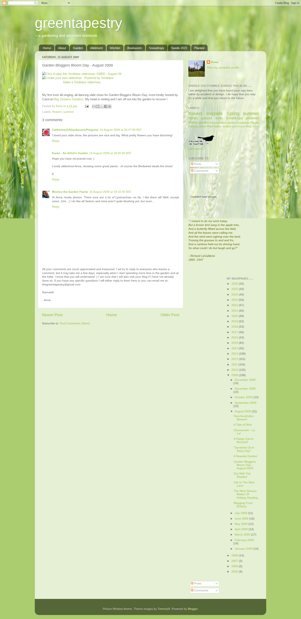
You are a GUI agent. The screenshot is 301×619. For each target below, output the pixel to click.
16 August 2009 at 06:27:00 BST (121, 129)
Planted (199, 48)
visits (219, 118)
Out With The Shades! (242, 475)
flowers (57, 111)
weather (226, 126)
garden (204, 122)
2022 (235, 305)
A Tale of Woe (243, 424)
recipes (255, 126)
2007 (235, 561)
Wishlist (115, 48)
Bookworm (134, 48)
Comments (200, 170)
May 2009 (241, 523)
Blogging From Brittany (243, 505)
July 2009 (241, 513)
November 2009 (245, 388)
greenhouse (238, 126)
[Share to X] (102, 106)
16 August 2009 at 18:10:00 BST (110, 191)
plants (202, 126)
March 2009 (243, 534)
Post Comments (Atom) (75, 323)
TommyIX (164, 608)
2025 (235, 289)
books (232, 122)
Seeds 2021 (179, 48)
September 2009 (245, 402)
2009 (235, 375)
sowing (192, 126)
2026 (235, 283)
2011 (234, 364)
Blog (248, 126)
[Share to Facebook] (106, 106)
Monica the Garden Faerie (70, 191)
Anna (214, 62)
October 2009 (244, 397)
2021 (235, 310)
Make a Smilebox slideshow (82, 82)
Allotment (96, 48)
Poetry (193, 122)
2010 (235, 369)
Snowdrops (156, 48)
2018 (235, 326)
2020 (235, 316)
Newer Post (52, 315)
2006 (235, 566)
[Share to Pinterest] (110, 106)
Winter (193, 118)
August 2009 (243, 411)
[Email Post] (86, 106)
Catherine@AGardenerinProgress (75, 129)
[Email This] (94, 106)
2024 (235, 294)
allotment (252, 118)
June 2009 (242, 518)
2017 (235, 332)
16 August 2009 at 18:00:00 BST (110, 153)
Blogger (193, 608)
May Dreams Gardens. (69, 99)
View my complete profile (223, 67)
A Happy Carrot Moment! (243, 440)
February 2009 (244, 540)
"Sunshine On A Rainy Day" (244, 449)
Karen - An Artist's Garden (70, 153)
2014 (235, 348)
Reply (55, 140)
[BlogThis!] (98, 106)
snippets (214, 113)
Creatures (242, 122)
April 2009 (242, 529)
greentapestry (78, 23)
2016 (235, 337)
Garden (78, 48)
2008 (235, 555)
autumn (206, 118)
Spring (232, 113)
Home (47, 48)
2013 (235, 353)
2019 (235, 321)
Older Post (170, 315)
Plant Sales (214, 126)
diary (224, 122)
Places (254, 122)
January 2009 (244, 548)
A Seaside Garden (245, 456)
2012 (235, 359)
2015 (235, 342)
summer (68, 111)
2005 (235, 571)
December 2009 (245, 379)
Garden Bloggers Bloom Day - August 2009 (245, 465)
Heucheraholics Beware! (244, 418)
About (62, 48)
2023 (235, 299)
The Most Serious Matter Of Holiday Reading (246, 494)
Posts (197, 164)
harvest (215, 122)
